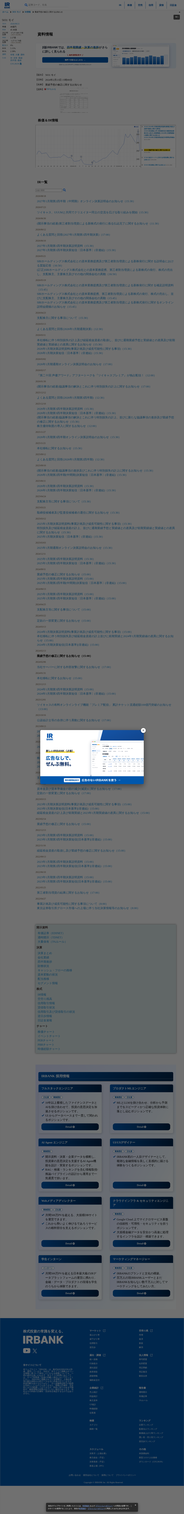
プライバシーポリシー (104, 1506)
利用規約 (86, 1506)
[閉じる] (143, 730)
